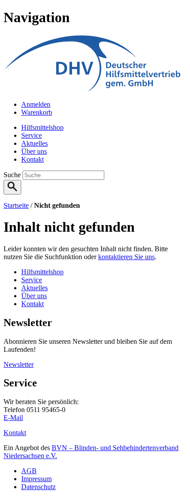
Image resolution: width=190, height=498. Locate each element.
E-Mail (13, 417)
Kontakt (15, 432)
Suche (13, 175)
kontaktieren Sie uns (126, 257)
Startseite (16, 205)
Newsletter (19, 364)
